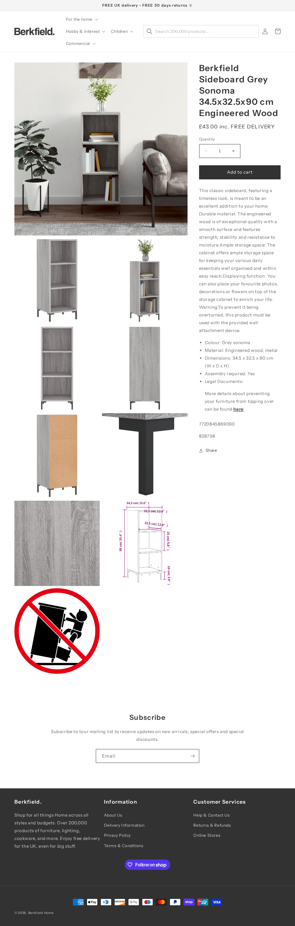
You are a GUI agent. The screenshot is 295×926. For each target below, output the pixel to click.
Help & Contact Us (211, 815)
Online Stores (206, 835)
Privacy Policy (117, 835)
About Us (113, 815)
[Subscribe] (192, 756)
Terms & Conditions (123, 845)
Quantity (207, 139)
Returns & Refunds (212, 825)
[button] (81, 19)
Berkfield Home (41, 913)
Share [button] (211, 450)
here (238, 409)
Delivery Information (124, 825)
